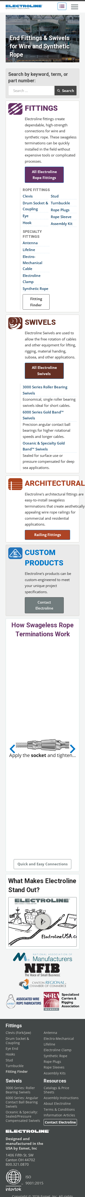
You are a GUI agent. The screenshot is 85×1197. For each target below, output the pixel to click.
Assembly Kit (61, 223)
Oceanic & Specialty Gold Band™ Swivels (44, 446)
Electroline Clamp (32, 278)
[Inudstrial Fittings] (15, 109)
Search (68, 90)
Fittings (41, 108)
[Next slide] (72, 749)
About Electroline (57, 1103)
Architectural (55, 483)
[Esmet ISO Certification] (14, 1180)
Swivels (40, 322)
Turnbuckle (60, 203)
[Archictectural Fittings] (15, 484)
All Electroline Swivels (44, 370)
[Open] (62, 6)
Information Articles (59, 1115)
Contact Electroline (44, 605)
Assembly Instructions (61, 1098)
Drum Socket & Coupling (35, 206)
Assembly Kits (55, 1073)
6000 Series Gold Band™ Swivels (43, 415)
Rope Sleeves (54, 1067)
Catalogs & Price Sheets (56, 1090)
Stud (55, 196)
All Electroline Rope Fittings (44, 174)
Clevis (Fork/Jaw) (18, 1033)
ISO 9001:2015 (34, 1179)
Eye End (12, 1048)
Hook (27, 222)
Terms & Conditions (59, 1109)
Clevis (28, 196)
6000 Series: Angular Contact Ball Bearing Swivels (22, 1102)
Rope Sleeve (61, 216)
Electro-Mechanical (59, 1038)
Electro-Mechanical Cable (32, 262)
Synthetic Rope (35, 288)
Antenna (30, 242)
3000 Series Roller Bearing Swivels (45, 390)
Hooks (10, 1054)
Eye (26, 215)
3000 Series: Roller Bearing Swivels (20, 1090)
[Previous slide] (13, 749)
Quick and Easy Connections (42, 864)
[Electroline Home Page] (24, 7)
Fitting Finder (36, 301)
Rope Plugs (60, 209)
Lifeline (29, 249)
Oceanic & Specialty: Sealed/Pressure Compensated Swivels (23, 1116)
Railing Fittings (47, 534)
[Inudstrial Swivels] (15, 323)
